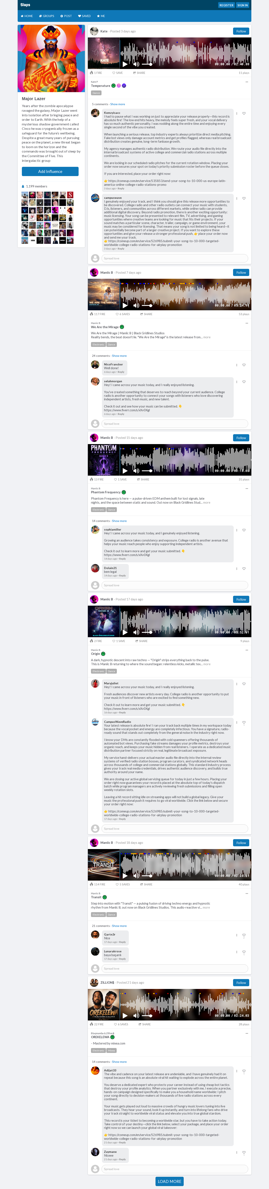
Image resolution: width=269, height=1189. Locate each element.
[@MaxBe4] (40, 195)
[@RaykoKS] (24, 233)
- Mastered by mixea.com (108, 1043)
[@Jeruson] (47, 225)
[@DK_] (62, 202)
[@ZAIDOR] (47, 240)
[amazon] (124, 86)
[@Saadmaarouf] (62, 225)
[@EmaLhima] (55, 240)
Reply (121, 188)
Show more (117, 104)
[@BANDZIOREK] (40, 202)
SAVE (119, 72)
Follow (241, 31)
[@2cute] (32, 202)
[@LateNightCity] (55, 233)
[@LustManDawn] (70, 240)
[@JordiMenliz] (24, 217)
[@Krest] (24, 202)
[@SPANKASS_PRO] (70, 195)
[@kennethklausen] (24, 210)
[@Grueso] (55, 195)
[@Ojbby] (55, 202)
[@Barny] (47, 217)
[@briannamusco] (70, 233)
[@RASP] (32, 240)
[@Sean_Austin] (40, 240)
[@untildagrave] (32, 233)
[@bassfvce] (55, 217)
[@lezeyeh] (47, 195)
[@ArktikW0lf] (62, 210)
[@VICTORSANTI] (55, 225)
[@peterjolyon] (40, 225)
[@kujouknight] (24, 225)
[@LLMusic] (62, 217)
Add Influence (50, 171)
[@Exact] (47, 202)
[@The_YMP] (32, 195)
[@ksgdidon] (62, 233)
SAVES (125, 314)
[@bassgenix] (70, 202)
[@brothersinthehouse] (47, 233)
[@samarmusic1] (32, 210)
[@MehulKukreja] (40, 217)
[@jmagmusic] (32, 217)
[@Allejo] (47, 210)
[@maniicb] (55, 210)
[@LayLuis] (70, 217)
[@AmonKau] (70, 225)
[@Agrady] (62, 240)
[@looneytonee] (24, 240)
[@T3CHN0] (32, 225)
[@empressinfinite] (70, 210)
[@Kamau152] (24, 195)
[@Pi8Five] (40, 233)
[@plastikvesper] (62, 195)
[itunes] (119, 86)
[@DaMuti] (40, 210)
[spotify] (113, 86)
